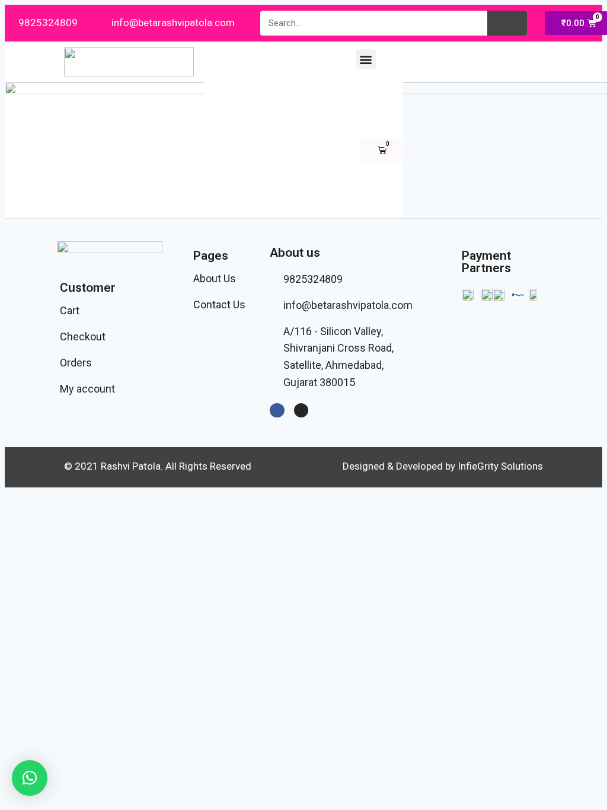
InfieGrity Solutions (500, 466)
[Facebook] (277, 410)
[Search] (507, 23)
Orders (76, 362)
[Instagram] (301, 410)
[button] (366, 59)
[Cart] (382, 150)
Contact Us (219, 304)
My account (87, 388)
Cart (69, 310)
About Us (214, 278)
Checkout (83, 336)
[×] (29, 778)
